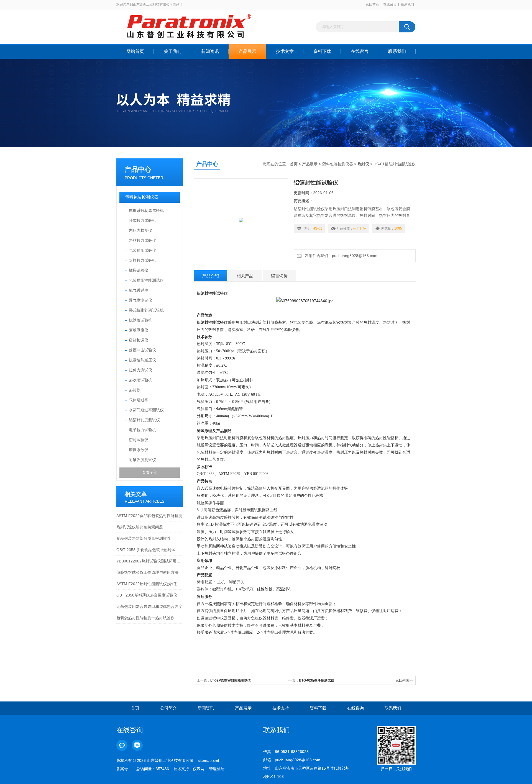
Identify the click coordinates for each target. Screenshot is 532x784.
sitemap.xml (208, 760)
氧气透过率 (138, 290)
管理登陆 (216, 769)
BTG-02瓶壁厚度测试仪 (316, 680)
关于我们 (172, 51)
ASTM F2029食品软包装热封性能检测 (149, 515)
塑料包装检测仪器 (141, 197)
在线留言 (390, 4)
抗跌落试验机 (140, 320)
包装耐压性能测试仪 (146, 280)
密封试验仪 (138, 440)
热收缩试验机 (140, 380)
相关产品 (245, 275)
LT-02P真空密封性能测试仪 (230, 680)
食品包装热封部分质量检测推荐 (143, 538)
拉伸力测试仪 (140, 370)
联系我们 (407, 4)
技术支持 (280, 708)
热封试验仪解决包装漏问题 (139, 527)
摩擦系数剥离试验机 (146, 210)
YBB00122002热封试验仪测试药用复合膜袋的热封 (149, 561)
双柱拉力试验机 (142, 260)
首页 (294, 164)
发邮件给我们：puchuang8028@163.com (340, 255)
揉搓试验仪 (138, 270)
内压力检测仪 (140, 230)
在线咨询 (355, 708)
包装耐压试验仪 (142, 250)
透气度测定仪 (140, 300)
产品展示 (247, 51)
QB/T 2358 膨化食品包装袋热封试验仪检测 (149, 549)
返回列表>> (404, 680)
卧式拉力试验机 (142, 220)
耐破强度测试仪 (142, 459)
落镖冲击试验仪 (142, 350)
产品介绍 (210, 275)
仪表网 (198, 769)
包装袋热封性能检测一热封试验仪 (145, 618)
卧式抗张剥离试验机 (146, 310)
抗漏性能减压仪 (142, 360)
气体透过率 (138, 400)
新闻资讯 (210, 51)
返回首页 (372, 4)
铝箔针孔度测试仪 (144, 420)
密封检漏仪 (138, 340)
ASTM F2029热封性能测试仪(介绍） (148, 584)
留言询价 (279, 275)
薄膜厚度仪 (138, 330)
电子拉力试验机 (142, 430)
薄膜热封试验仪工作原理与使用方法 (147, 572)
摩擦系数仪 (138, 450)
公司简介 (168, 708)
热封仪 (134, 390)
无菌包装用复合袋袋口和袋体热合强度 (149, 606)
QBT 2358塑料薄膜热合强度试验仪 (146, 595)
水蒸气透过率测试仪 (146, 410)
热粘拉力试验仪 (142, 240)
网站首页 (135, 51)
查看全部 (149, 472)
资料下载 (322, 51)
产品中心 (138, 169)
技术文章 (285, 51)
